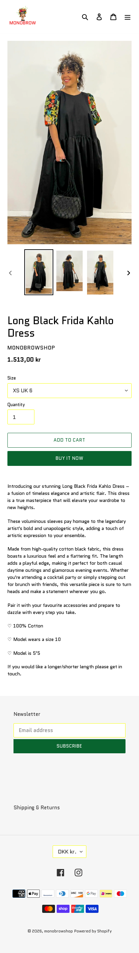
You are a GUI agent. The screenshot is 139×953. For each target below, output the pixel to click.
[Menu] (127, 16)
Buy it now (69, 458)
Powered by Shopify (93, 931)
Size (11, 378)
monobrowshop (58, 931)
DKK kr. (67, 852)
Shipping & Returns (36, 807)
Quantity (16, 404)
